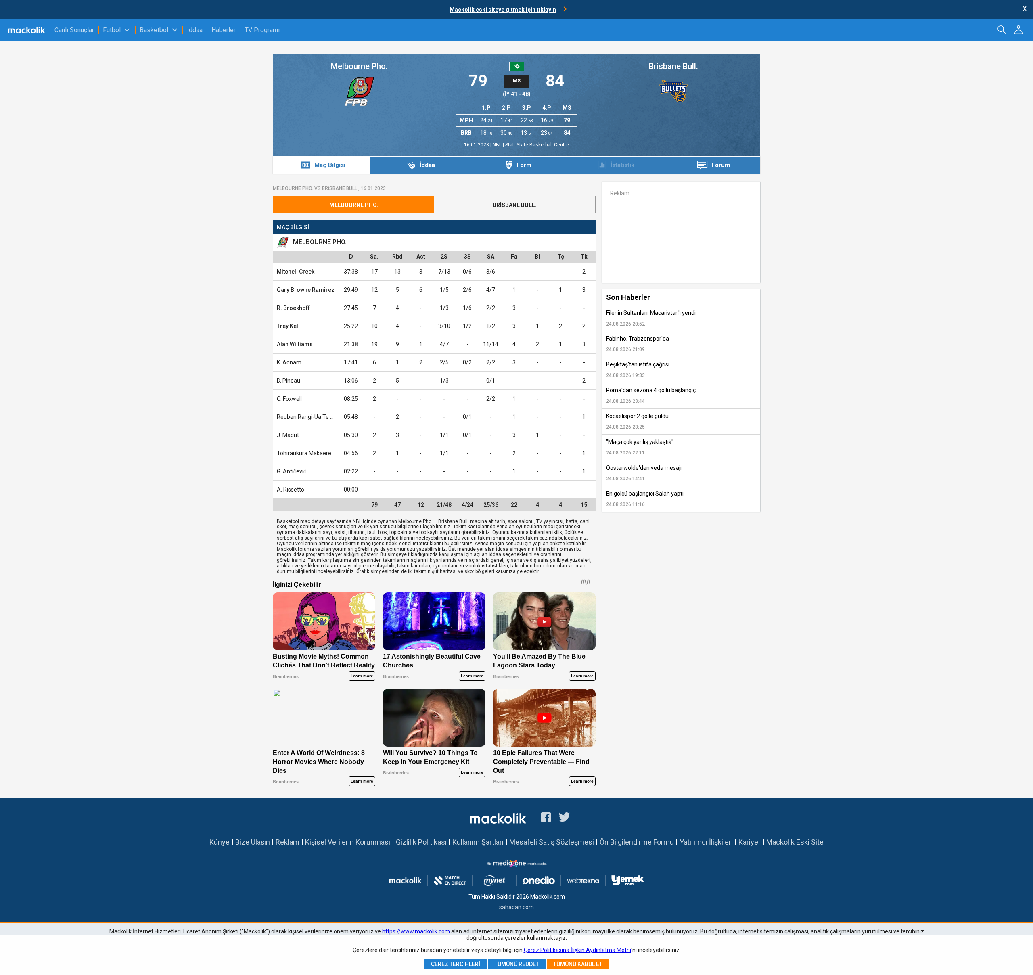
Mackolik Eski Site (795, 842)
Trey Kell (288, 326)
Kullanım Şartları (478, 842)
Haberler (223, 30)
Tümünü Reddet (516, 964)
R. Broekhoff (293, 308)
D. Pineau (288, 380)
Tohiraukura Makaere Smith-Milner (321, 453)
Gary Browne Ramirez (306, 290)
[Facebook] (546, 818)
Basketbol (154, 30)
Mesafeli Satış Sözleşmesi (551, 842)
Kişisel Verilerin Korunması (347, 842)
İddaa (195, 30)
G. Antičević (291, 471)
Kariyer (749, 842)
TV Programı (262, 30)
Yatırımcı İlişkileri (706, 842)
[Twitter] (565, 818)
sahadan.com (516, 907)
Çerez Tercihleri (455, 964)
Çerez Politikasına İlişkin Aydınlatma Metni (577, 950)
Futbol (112, 30)
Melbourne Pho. (359, 66)
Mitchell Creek (295, 271)
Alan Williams (295, 344)
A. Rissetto (290, 489)
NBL (498, 145)
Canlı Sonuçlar (74, 30)
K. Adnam (289, 362)
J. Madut (288, 435)
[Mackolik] (27, 30)
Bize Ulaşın (252, 842)
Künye (219, 842)
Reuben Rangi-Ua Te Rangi (311, 417)
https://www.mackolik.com (416, 931)
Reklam (287, 842)
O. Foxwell (289, 398)
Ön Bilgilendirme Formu (637, 842)
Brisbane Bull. (673, 66)
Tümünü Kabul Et (577, 964)
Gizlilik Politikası (421, 842)
